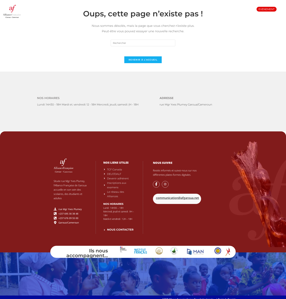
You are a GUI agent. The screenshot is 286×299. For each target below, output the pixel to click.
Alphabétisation (154, 9)
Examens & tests (109, 9)
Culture (224, 9)
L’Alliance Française (78, 9)
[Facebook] (156, 184)
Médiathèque (181, 9)
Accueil (52, 9)
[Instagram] (165, 184)
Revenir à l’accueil (143, 59)
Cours (132, 9)
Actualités (204, 9)
